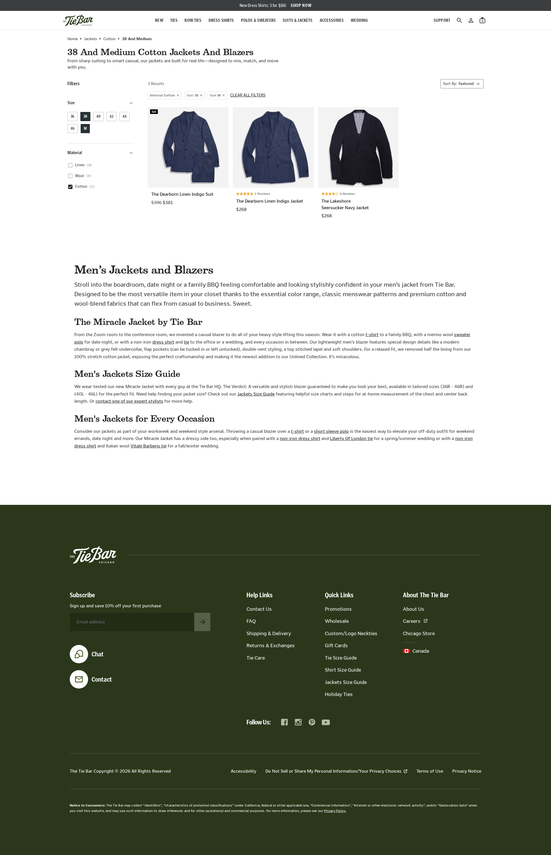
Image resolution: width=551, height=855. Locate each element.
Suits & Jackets (298, 20)
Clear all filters (248, 95)
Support (442, 20)
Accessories (332, 20)
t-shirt (372, 334)
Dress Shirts (221, 20)
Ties (174, 20)
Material (74, 153)
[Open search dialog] (459, 20)
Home (72, 39)
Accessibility (243, 771)
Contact (102, 679)
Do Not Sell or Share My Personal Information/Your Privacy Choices (333, 771)
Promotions (338, 609)
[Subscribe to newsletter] (202, 622)
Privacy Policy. (335, 811)
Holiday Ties (339, 694)
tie (186, 342)
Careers (411, 621)
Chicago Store (419, 633)
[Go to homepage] (78, 20)
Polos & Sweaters (258, 20)
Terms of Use (429, 771)
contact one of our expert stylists (129, 401)
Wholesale (337, 621)
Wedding (359, 20)
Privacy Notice (466, 771)
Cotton (109, 39)
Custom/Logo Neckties (351, 633)
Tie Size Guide (341, 658)
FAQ (251, 621)
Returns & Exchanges (271, 645)
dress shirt (163, 342)
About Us (413, 609)
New (159, 20)
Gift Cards (336, 645)
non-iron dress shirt (300, 438)
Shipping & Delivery (269, 633)
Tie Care (256, 658)
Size (71, 103)
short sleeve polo (331, 431)
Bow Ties (193, 20)
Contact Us (259, 609)
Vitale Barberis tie (148, 446)
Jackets (90, 39)
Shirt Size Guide (343, 670)
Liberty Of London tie (351, 438)
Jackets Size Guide (256, 394)
